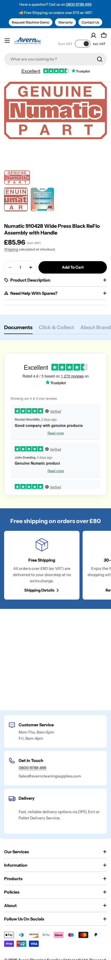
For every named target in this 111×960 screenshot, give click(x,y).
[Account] (93, 35)
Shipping (11, 249)
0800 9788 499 (79, 4)
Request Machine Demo (30, 22)
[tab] (18, 329)
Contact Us (90, 22)
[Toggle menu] (7, 40)
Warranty (65, 22)
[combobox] (55, 59)
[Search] (100, 59)
